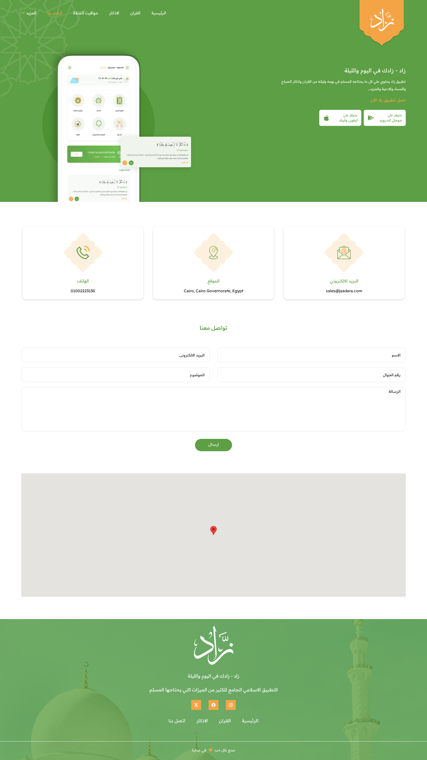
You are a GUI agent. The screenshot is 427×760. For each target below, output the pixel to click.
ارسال (213, 444)
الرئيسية (158, 12)
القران (135, 12)
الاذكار (114, 12)
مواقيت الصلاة (85, 12)
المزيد (30, 12)
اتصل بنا (54, 12)
